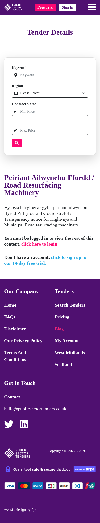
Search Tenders (70, 305)
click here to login (39, 243)
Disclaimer (15, 328)
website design (15, 510)
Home (10, 305)
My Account (67, 340)
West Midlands (70, 352)
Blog (59, 328)
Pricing (62, 316)
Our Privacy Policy (23, 340)
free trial (45, 7)
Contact (12, 396)
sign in (67, 7)
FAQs (10, 316)
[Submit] (17, 143)
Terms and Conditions (15, 356)
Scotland (63, 364)
